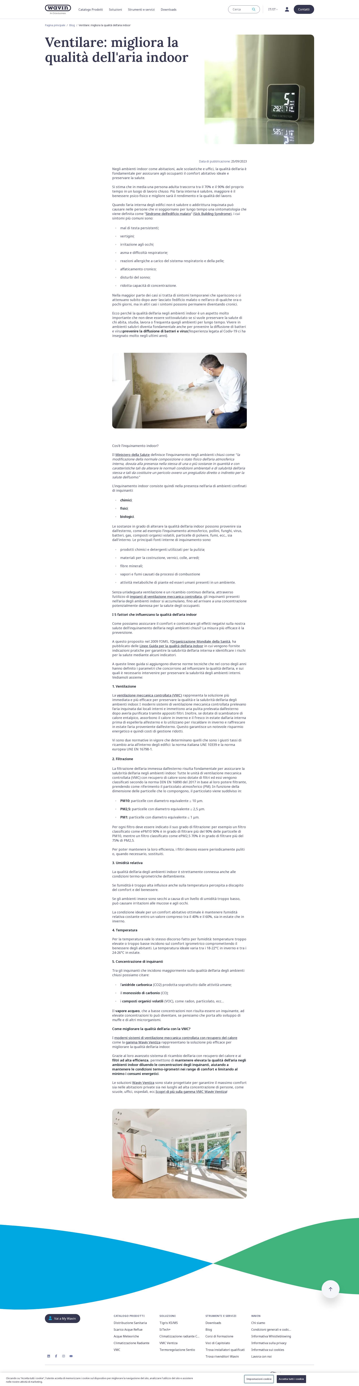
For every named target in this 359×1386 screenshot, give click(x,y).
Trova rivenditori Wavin (222, 1356)
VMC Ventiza (168, 1343)
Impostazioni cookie (258, 1379)
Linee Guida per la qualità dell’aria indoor (171, 646)
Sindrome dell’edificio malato (168, 213)
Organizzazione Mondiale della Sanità (200, 641)
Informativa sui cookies (267, 1350)
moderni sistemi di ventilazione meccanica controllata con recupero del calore (175, 1037)
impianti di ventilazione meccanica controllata (166, 596)
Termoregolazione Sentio (177, 1350)
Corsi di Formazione (219, 1336)
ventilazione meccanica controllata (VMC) (149, 695)
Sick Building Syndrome (212, 213)
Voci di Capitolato (217, 1343)
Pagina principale (55, 25)
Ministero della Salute (132, 454)
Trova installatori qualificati (225, 1350)
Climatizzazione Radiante (131, 1343)
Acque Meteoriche (126, 1336)
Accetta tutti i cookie (291, 1379)
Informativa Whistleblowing (271, 1336)
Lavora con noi (261, 1356)
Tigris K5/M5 (168, 1323)
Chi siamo (258, 1323)
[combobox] (244, 9)
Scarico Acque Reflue (128, 1329)
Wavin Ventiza (143, 1082)
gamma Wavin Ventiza (143, 1042)
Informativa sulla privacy (268, 1343)
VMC (117, 1350)
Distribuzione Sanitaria (130, 1323)
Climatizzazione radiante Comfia (180, 1336)
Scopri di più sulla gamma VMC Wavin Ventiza (191, 1091)
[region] (179, 1379)
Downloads (213, 1323)
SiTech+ (165, 1329)
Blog (72, 25)
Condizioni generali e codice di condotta (272, 1329)
